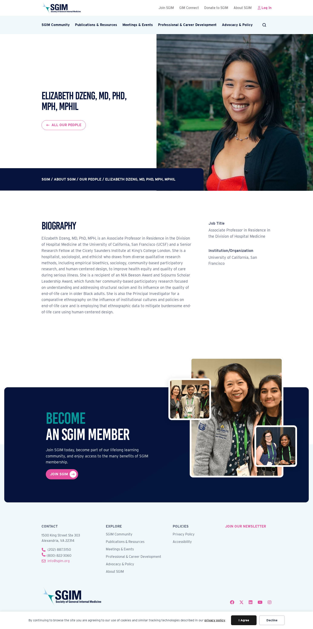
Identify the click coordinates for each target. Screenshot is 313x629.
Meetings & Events (137, 25)
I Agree (243, 620)
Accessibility (182, 542)
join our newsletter (245, 526)
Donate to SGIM (216, 8)
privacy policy (214, 620)
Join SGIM (166, 8)
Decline (271, 620)
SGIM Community (56, 25)
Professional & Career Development (187, 25)
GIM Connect (189, 8)
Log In (266, 8)
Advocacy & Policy (237, 25)
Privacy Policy (184, 534)
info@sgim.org (58, 561)
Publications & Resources (96, 25)
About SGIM (243, 8)
